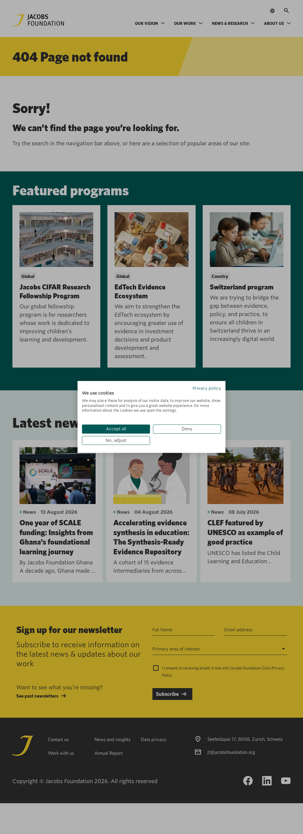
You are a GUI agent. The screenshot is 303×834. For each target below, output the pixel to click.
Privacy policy (207, 388)
